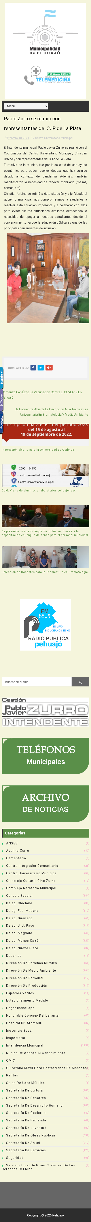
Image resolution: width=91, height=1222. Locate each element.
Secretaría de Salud (23, 1143)
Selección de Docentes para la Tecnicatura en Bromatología (45, 572)
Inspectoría (15, 1038)
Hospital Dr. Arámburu (25, 1023)
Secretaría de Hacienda (26, 1120)
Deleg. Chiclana (19, 903)
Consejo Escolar (19, 895)
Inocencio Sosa (19, 1030)
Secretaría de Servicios (26, 1150)
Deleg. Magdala (19, 933)
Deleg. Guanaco (19, 918)
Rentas (12, 1075)
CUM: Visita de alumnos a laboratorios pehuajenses (39, 490)
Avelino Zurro (17, 850)
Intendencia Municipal (25, 1045)
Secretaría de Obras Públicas (31, 1135)
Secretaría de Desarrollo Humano (34, 1105)
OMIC (10, 1060)
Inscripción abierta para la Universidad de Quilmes (38, 449)
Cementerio (16, 858)
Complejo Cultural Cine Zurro (30, 881)
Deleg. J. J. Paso (20, 925)
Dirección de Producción (26, 985)
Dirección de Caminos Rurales (31, 963)
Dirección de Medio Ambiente (31, 970)
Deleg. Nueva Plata (22, 948)
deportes (14, 955)
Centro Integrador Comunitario (32, 865)
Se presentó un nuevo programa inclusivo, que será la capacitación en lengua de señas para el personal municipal (45, 533)
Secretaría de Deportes (26, 1098)
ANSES (12, 843)
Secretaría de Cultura (24, 1090)
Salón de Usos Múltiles (25, 1083)
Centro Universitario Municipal (54, 138)
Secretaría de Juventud (26, 1128)
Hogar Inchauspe (20, 1008)
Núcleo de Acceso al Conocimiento (35, 1053)
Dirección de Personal (25, 978)
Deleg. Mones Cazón (23, 940)
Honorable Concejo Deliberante (32, 1015)
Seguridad (15, 1158)
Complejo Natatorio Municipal (31, 888)
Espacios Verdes (20, 993)
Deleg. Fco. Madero (22, 910)
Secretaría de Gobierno (26, 1113)
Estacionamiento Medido (27, 1000)
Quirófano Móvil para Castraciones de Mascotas (47, 1068)
